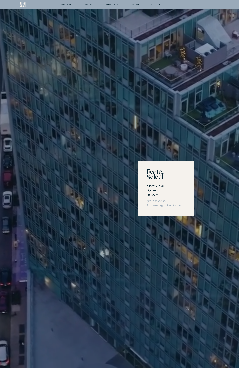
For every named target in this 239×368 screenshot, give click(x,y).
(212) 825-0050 (156, 201)
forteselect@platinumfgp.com (165, 205)
